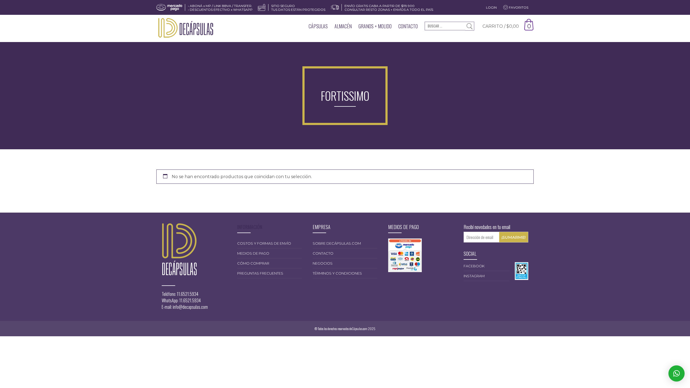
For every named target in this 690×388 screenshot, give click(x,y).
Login (491, 7)
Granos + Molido (375, 26)
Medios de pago (253, 253)
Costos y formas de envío (264, 243)
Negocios (323, 263)
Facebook (474, 266)
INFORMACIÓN (249, 226)
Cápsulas (318, 26)
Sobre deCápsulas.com (337, 243)
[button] (676, 373)
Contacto (408, 26)
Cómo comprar (253, 263)
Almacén (343, 26)
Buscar (469, 26)
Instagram (474, 276)
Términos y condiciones (337, 273)
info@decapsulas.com (190, 307)
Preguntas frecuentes (260, 273)
